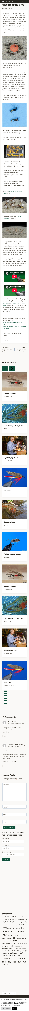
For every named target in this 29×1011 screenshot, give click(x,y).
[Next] (12, 369)
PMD (17, 946)
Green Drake (13, 935)
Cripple (23, 922)
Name (5, 807)
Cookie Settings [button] (6, 1008)
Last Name (5, 845)
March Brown (6, 941)
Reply (5, 736)
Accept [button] (14, 1008)
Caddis (15, 919)
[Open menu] (22, 1)
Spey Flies (23, 951)
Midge (14, 943)
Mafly (23, 938)
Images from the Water (7, 350)
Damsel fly (6, 925)
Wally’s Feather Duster (12, 554)
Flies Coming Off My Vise (13, 426)
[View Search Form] (25, 1)
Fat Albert (5, 303)
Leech (18, 938)
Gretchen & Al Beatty (15, 745)
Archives (4, 991)
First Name (5, 838)
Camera (17, 922)
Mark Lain (7, 490)
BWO (8, 919)
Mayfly (17, 941)
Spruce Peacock (10, 394)
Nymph (8, 946)
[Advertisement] (8, 887)
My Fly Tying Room (11, 458)
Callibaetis (9, 922)
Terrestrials (7, 959)
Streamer (15, 955)
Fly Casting (17, 928)
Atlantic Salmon (8, 917)
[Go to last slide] (5, 369)
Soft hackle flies (13, 951)
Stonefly (18, 953)
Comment (6, 785)
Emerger (9, 928)
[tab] (5, 691)
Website (5, 822)
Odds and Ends (9, 522)
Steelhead (7, 953)
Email (5, 814)
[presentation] (14, 381)
